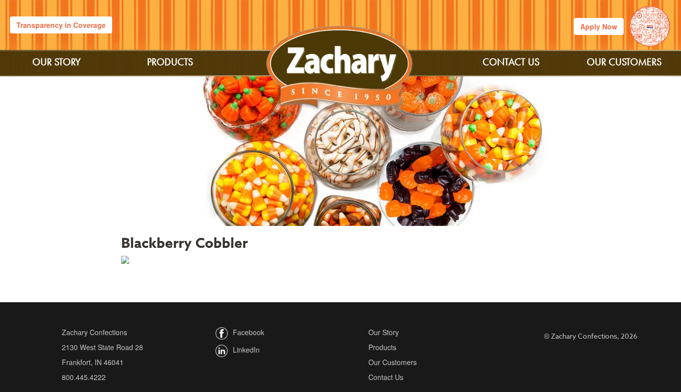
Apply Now (598, 26)
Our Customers (624, 61)
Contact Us (511, 61)
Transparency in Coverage (61, 25)
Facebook (248, 333)
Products (170, 61)
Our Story (56, 61)
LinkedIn (246, 350)
